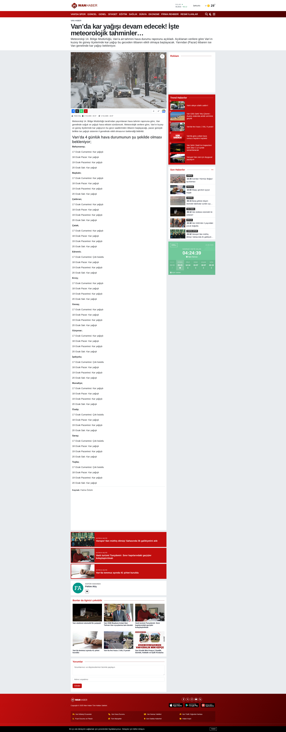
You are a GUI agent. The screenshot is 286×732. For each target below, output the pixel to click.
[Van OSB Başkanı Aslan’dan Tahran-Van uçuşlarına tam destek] (118, 612)
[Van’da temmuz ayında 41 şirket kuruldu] (87, 640)
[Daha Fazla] (86, 111)
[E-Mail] (87, 591)
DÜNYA (143, 14)
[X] (188, 699)
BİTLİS (189, 220)
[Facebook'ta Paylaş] (73, 111)
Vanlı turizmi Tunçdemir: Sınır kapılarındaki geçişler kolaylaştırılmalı (147, 625)
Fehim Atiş (77, 116)
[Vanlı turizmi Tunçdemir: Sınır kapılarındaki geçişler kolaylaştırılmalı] (150, 612)
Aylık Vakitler (176, 272)
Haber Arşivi (186, 719)
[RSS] (200, 699)
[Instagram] (192, 699)
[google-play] (191, 705)
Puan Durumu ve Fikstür (84, 719)
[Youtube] (196, 699)
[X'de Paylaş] (77, 111)
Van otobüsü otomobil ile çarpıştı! (87, 623)
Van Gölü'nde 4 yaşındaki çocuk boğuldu (199, 224)
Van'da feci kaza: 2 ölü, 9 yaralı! (117, 650)
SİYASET (112, 14)
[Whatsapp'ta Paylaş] (81, 111)
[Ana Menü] (213, 14)
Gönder (77, 686)
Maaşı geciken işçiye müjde (198, 191)
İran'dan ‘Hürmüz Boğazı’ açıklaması (199, 180)
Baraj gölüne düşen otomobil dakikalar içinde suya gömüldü (199, 202)
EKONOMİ (154, 14)
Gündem (190, 187)
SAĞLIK (133, 14)
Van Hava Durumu (118, 714)
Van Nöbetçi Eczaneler (83, 714)
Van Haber (76, 21)
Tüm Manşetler (116, 719)
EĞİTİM (123, 14)
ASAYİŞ (190, 198)
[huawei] (207, 705)
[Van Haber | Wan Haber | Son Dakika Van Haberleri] (84, 5)
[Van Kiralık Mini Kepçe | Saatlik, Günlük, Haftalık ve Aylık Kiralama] (150, 640)
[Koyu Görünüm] (210, 14)
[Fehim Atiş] (78, 588)
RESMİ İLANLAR (189, 14)
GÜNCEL (92, 14)
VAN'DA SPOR (78, 14)
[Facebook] (183, 699)
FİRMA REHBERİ (170, 14)
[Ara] (206, 14)
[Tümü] (212, 170)
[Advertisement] (118, 511)
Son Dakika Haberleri (154, 719)
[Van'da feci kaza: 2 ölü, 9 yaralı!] (118, 640)
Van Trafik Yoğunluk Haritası (192, 714)
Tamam (213, 729)
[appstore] (175, 705)
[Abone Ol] (164, 111)
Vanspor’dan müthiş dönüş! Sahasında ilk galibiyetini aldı (199, 235)
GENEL (102, 14)
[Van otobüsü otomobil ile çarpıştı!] (87, 612)
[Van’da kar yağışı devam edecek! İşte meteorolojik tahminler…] (118, 80)
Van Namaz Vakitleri (154, 714)
